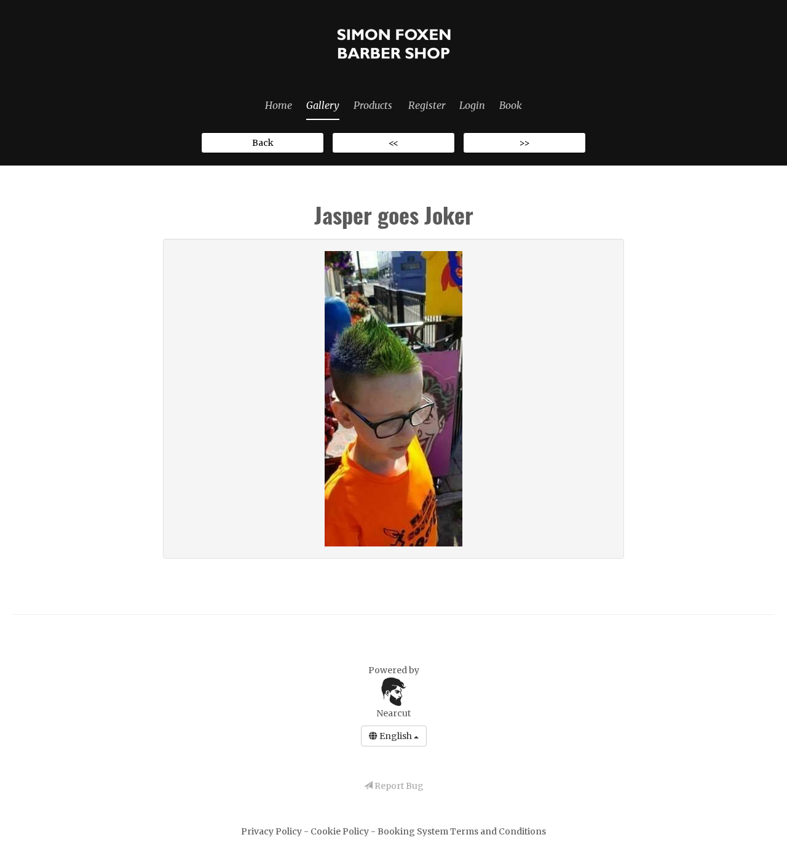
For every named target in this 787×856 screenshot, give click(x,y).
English (396, 736)
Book (510, 105)
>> (524, 142)
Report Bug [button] (398, 785)
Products (373, 105)
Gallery (322, 105)
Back (263, 142)
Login (472, 105)
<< (393, 142)
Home (278, 105)
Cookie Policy (340, 831)
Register (426, 105)
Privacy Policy (272, 831)
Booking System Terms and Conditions (462, 831)
